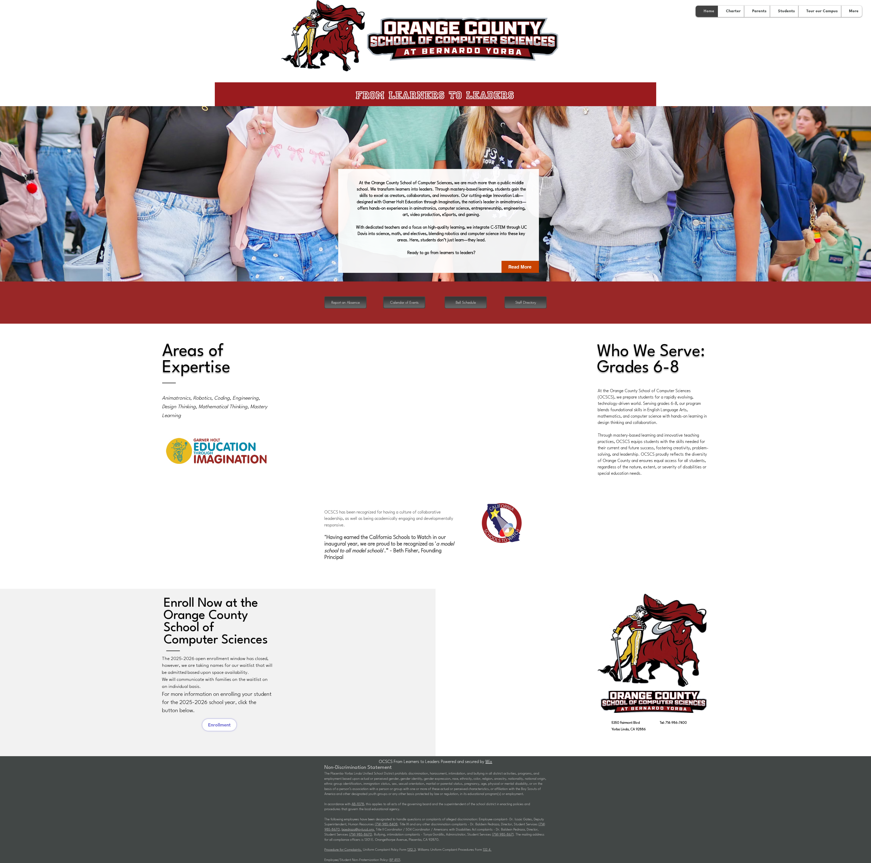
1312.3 (411, 850)
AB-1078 (358, 804)
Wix (488, 762)
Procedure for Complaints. (343, 850)
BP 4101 (394, 860)
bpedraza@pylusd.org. (358, 829)
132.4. (487, 850)
